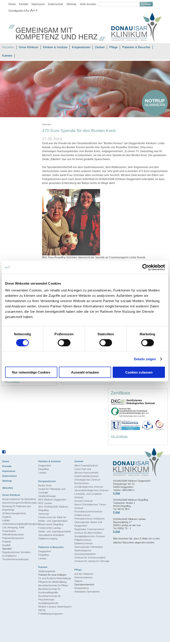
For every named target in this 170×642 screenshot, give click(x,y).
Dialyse (78, 581)
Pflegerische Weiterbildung (52, 582)
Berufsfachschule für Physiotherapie (49, 598)
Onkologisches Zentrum (87, 479)
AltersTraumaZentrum (86, 465)
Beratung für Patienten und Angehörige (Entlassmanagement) (16, 510)
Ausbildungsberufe (48, 603)
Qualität (6, 545)
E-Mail (116, 493)
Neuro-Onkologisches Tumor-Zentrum (90, 506)
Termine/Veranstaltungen (15, 559)
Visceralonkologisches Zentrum (91, 490)
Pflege (113, 47)
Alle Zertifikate (119, 436)
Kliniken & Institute (55, 47)
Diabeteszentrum (83, 543)
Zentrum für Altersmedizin (88, 532)
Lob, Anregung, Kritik (13, 527)
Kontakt (23, 4)
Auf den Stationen (83, 574)
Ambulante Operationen (87, 591)
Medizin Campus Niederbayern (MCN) (54, 608)
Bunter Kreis (45, 485)
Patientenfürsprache (13, 538)
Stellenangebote (46, 571)
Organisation (9, 531)
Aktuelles (8, 47)
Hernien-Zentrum (83, 501)
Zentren (100, 47)
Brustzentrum (81, 483)
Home (12, 4)
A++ (34, 10)
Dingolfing (43, 469)
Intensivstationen (83, 577)
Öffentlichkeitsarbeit (12, 534)
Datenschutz (55, 4)
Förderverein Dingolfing (50, 524)
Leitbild (6, 520)
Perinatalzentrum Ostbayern (89, 518)
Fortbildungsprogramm (50, 613)
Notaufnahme (81, 588)
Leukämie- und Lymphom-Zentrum (88, 496)
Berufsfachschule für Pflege (53, 585)
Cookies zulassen (139, 372)
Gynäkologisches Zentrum (88, 486)
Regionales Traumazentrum (89, 529)
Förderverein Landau (49, 528)
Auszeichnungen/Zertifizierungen (19, 502)
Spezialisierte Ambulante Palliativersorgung (51, 537)
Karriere (7, 55)
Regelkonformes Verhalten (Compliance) (16, 554)
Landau (42, 472)
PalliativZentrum (82, 540)
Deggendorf (44, 465)
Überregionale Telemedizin (88, 547)
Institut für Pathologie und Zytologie (51, 491)
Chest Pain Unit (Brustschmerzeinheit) (86, 471)
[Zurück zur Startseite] (136, 28)
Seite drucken (88, 4)
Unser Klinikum (28, 47)
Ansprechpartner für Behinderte (19, 499)
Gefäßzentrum (82, 515)
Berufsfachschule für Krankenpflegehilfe (49, 591)
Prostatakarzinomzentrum (88, 511)
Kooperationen (81, 47)
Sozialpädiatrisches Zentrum (89, 536)
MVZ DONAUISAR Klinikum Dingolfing (53, 508)
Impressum (38, 4)
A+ (27, 10)
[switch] (64, 342)
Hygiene (6, 517)
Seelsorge (43, 513)
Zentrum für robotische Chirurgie (91, 561)
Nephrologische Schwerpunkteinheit (84, 552)
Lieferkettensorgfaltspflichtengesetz (20, 524)
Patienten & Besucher (136, 47)
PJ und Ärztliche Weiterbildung (54, 578)
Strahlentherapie (47, 496)
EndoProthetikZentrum (86, 476)
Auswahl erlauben (85, 372)
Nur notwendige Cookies (31, 372)
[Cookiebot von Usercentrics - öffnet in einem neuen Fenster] (145, 267)
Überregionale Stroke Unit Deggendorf (88, 524)
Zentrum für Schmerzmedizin (90, 557)
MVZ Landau (45, 503)
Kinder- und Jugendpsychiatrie (54, 531)
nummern (155, 102)
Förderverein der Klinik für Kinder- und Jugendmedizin (53, 519)
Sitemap (71, 4)
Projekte (6, 541)
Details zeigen (145, 359)
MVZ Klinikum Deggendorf (52, 499)
